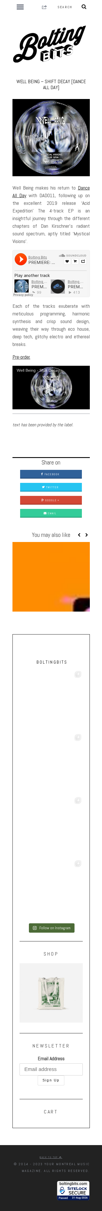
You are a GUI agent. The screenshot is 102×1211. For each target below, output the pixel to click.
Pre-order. (21, 357)
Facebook (52, 474)
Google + (51, 500)
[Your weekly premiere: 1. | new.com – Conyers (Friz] (51, 827)
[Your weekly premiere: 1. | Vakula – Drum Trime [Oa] (51, 890)
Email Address (51, 1058)
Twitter (51, 487)
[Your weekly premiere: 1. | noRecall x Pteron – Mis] (51, 701)
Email (51, 513)
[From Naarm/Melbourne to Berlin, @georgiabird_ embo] (51, 764)
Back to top (49, 1157)
